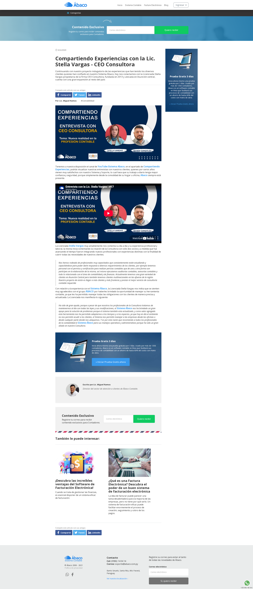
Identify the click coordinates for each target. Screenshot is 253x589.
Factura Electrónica (152, 5)
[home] (76, 4)
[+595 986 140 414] (247, 583)
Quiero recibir (171, 30)
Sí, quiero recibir (169, 581)
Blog (166, 5)
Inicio (119, 5)
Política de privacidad (73, 568)
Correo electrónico (158, 566)
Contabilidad (88, 100)
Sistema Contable (133, 5)
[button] (181, 5)
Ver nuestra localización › (117, 578)
